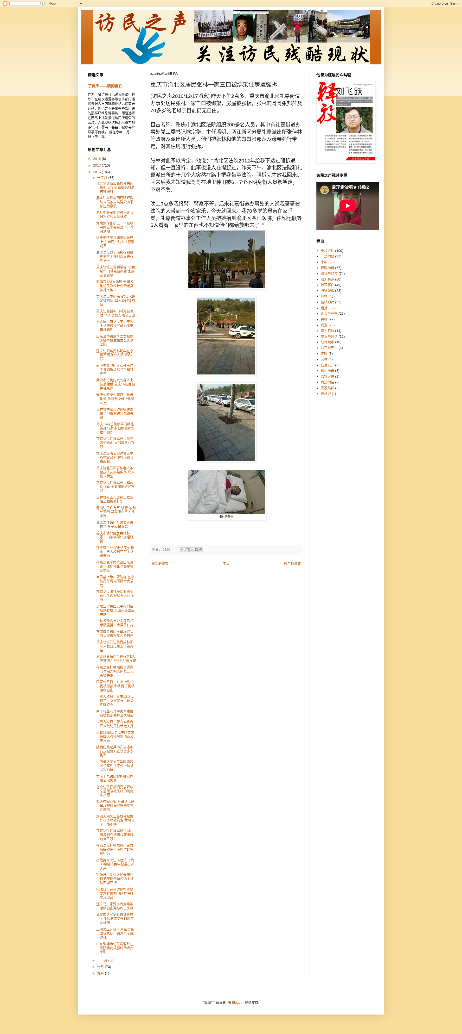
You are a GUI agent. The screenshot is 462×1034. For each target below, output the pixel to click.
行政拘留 (327, 268)
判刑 (324, 325)
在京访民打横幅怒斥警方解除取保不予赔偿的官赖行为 (115, 849)
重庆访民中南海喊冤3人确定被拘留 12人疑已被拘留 (115, 300)
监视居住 (327, 376)
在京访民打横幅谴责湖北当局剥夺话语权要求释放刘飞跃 (115, 835)
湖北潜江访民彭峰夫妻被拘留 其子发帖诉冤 (114, 525)
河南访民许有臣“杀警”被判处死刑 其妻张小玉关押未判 (116, 512)
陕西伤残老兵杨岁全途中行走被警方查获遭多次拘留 (115, 751)
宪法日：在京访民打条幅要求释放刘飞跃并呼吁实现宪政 (115, 893)
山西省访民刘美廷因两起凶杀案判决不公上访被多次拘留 (115, 766)
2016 (97, 172)
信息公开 (327, 365)
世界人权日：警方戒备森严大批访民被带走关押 (115, 724)
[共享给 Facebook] (196, 549)
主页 (226, 563)
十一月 (102, 960)
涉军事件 (327, 285)
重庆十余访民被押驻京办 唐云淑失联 (114, 778)
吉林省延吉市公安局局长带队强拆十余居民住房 (115, 623)
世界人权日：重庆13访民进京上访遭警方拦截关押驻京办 (115, 701)
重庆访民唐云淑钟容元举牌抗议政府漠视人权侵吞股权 (115, 457)
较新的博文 (160, 563)
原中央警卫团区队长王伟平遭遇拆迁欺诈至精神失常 (115, 370)
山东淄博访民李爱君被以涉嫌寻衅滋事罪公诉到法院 (115, 340)
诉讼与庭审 (329, 313)
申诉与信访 (329, 336)
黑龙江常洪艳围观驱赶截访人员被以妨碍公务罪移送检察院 (115, 202)
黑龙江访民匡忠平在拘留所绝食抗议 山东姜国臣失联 (115, 610)
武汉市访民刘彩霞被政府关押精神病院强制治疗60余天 (115, 919)
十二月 (102, 178)
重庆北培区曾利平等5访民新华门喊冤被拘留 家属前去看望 (115, 271)
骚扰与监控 (329, 273)
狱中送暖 (327, 371)
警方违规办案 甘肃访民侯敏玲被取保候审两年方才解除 (115, 806)
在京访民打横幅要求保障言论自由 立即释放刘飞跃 (115, 443)
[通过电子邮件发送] (182, 549)
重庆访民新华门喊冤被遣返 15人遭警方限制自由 (115, 313)
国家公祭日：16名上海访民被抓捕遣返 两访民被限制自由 (115, 686)
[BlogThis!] (187, 549)
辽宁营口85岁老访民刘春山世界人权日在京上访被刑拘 (115, 552)
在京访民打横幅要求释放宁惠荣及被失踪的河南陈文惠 (115, 791)
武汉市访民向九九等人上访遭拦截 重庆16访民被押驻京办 (115, 384)
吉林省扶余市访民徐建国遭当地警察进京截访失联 (115, 413)
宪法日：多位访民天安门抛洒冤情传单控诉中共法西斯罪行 (115, 879)
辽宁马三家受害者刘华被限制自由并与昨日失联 (115, 906)
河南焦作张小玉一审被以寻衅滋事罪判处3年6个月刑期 (115, 227)
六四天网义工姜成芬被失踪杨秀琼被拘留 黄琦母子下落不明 (115, 820)
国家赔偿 (327, 388)
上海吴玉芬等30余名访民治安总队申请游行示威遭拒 (115, 933)
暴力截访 (327, 331)
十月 (101, 967)
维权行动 (327, 251)
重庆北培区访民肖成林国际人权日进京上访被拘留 (115, 646)
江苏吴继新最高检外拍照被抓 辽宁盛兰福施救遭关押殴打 (115, 187)
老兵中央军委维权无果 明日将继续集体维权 (115, 214)
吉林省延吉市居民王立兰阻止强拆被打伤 (114, 499)
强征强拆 (327, 291)
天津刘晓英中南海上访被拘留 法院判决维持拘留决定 (115, 399)
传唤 (324, 353)
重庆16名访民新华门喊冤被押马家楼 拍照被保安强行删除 (115, 428)
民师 (324, 319)
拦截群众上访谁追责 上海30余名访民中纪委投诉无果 (115, 864)
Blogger (238, 1002)
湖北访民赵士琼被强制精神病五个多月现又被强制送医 (115, 256)
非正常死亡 (329, 348)
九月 (101, 973)
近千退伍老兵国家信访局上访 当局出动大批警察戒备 (115, 242)
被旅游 (326, 394)
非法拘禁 (327, 256)
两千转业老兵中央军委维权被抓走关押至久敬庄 (115, 713)
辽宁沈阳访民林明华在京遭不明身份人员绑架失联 (115, 355)
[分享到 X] (191, 549)
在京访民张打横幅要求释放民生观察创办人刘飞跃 (115, 596)
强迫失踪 (327, 279)
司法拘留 (327, 382)
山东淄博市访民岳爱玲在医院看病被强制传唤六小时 (115, 948)
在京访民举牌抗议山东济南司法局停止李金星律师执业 (115, 566)
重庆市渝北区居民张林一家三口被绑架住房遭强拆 (115, 537)
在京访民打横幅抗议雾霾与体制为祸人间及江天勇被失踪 (115, 671)
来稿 (324, 262)
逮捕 (324, 308)
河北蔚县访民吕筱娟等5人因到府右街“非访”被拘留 (116, 659)
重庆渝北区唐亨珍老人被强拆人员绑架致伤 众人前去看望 (115, 472)
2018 (97, 159)
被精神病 (327, 302)
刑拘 (324, 296)
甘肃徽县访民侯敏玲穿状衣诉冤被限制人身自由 (115, 633)
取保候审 (327, 342)
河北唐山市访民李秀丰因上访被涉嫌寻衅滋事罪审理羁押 (115, 326)
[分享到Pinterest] (201, 549)
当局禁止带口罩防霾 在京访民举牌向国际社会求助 (115, 581)
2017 (97, 165)
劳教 (324, 359)
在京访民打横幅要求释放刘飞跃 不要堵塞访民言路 (115, 487)
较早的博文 (292, 563)
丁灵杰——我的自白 (105, 86)
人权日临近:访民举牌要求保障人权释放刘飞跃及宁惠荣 (115, 736)
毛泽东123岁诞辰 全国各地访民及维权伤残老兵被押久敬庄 (115, 286)
